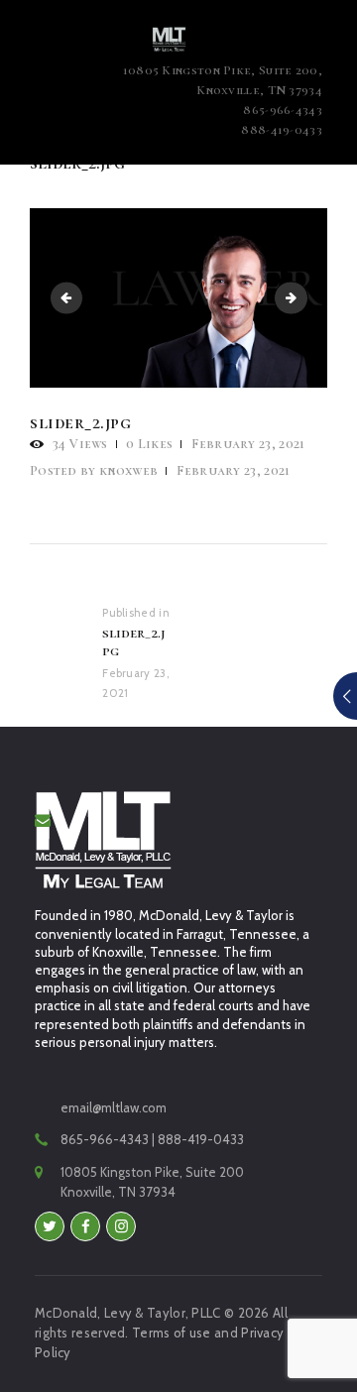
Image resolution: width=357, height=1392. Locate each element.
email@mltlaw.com (113, 1107)
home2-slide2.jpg (301, 297)
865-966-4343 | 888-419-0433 (152, 1139)
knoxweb (95, 470)
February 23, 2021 (247, 443)
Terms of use (171, 1332)
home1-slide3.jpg (70, 297)
